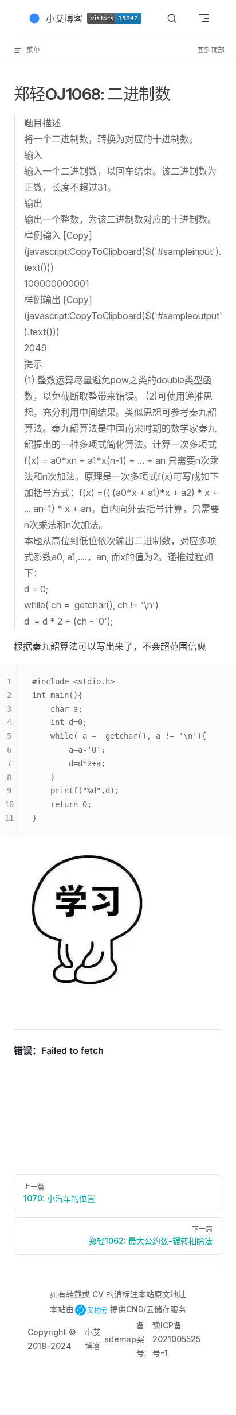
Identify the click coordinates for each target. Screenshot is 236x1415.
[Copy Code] (217, 681)
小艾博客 (93, 1339)
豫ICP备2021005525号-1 (176, 1339)
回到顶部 (211, 50)
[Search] (172, 18)
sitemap (120, 1339)
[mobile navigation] (204, 18)
